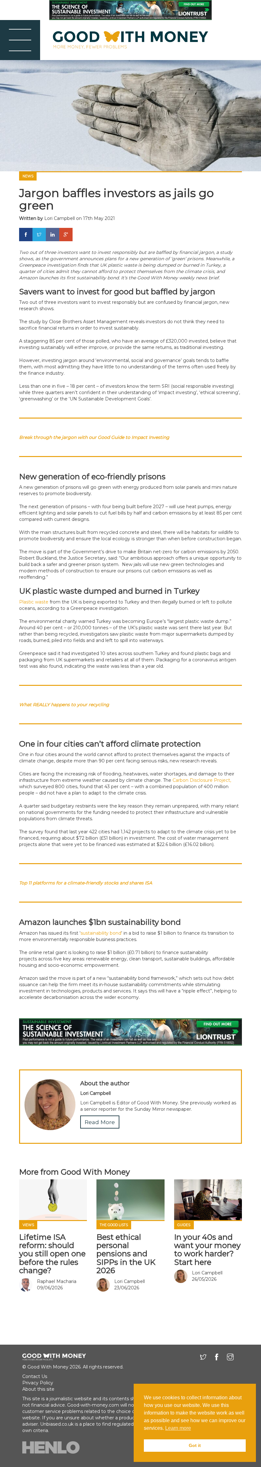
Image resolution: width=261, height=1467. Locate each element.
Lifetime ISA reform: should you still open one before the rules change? (52, 1253)
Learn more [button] (178, 1428)
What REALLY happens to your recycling (64, 704)
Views (28, 1225)
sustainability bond (101, 933)
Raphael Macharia (56, 1281)
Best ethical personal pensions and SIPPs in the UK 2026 (125, 1253)
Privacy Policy (37, 1383)
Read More (100, 1122)
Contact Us (34, 1376)
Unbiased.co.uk (57, 1424)
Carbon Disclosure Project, (201, 780)
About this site (38, 1389)
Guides (183, 1225)
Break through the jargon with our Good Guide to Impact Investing (94, 437)
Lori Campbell (59, 218)
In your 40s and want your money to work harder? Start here (207, 1249)
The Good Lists (114, 1225)
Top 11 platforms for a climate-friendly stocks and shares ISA (85, 883)
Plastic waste (33, 602)
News (28, 176)
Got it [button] (195, 1445)
